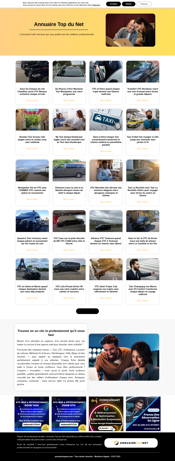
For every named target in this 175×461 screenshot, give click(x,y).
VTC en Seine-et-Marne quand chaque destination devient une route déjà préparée (32, 289)
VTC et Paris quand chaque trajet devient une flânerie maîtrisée (106, 91)
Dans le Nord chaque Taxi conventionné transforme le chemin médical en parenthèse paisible (105, 141)
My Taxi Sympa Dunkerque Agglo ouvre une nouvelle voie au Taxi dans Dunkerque (69, 139)
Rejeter (129, 4)
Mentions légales (102, 456)
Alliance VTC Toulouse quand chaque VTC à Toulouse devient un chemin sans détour (106, 241)
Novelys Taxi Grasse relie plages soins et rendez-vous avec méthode (32, 139)
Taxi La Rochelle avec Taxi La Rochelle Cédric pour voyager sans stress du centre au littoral (143, 191)
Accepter (113, 4)
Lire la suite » (32, 101)
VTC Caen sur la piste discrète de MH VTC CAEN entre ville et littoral (69, 241)
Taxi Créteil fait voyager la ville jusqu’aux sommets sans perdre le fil (142, 139)
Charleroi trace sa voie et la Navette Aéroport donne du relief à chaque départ (69, 190)
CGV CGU (115, 456)
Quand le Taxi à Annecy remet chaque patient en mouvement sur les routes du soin (32, 241)
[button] (87, 311)
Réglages (96, 5)
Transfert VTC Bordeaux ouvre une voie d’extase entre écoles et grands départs (142, 91)
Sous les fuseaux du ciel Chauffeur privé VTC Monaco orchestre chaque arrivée (32, 91)
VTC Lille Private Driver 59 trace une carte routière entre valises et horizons (69, 289)
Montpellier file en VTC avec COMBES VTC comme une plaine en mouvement (32, 190)
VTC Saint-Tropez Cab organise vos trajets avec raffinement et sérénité (106, 289)
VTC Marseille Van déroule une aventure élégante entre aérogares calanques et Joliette (105, 191)
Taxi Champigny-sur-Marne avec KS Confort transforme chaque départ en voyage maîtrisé (142, 290)
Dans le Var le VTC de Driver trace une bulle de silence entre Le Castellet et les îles (142, 241)
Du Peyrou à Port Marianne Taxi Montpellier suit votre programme (69, 91)
